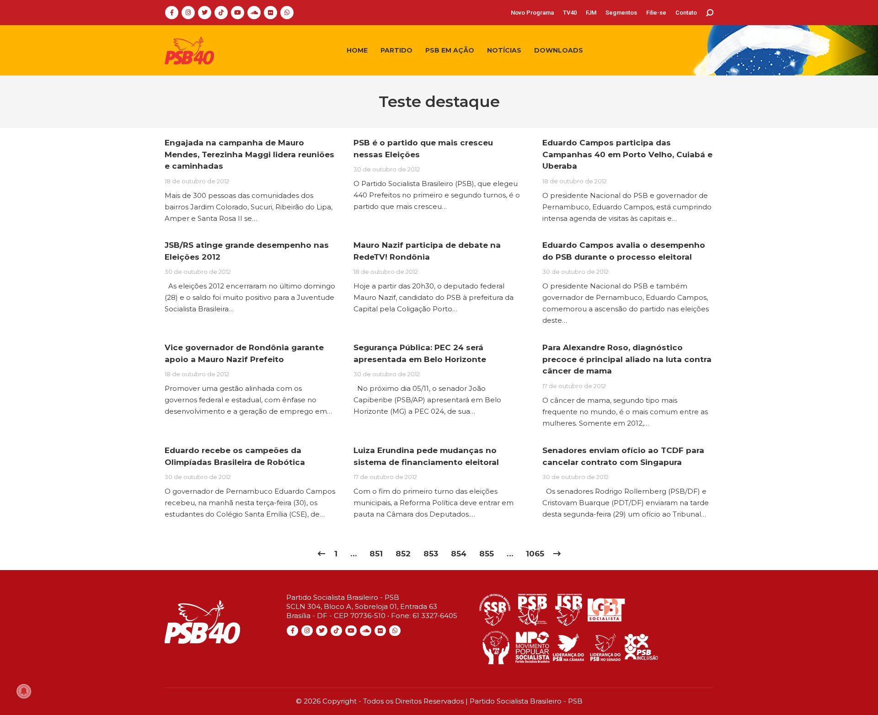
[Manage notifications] (23, 691)
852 (403, 553)
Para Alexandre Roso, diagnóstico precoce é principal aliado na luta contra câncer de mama (627, 359)
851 (376, 553)
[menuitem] (532, 12)
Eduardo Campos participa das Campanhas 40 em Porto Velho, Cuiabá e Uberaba (627, 154)
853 (430, 553)
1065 (535, 553)
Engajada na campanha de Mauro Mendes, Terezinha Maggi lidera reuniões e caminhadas (249, 154)
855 (486, 553)
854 (458, 553)
